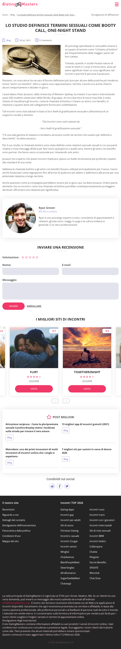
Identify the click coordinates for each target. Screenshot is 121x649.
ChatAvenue (67, 557)
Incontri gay (67, 514)
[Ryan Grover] (20, 218)
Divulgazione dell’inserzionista (19, 525)
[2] (26, 257)
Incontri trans (97, 514)
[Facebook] (59, 486)
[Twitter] (67, 486)
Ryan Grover (47, 208)
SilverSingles (67, 567)
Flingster (94, 557)
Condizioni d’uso (11, 536)
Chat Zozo (95, 578)
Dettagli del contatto (13, 520)
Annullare (34, 306)
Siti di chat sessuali (100, 530)
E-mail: (66, 265)
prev (54, 401)
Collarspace (96, 546)
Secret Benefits (98, 562)
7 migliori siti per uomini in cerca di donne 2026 (86, 451)
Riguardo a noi (10, 514)
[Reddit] (52, 486)
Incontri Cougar (69, 541)
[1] (22, 257)
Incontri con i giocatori (102, 520)
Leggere (34, 381)
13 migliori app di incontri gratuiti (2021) (85, 424)
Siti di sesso (66, 525)
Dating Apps (67, 509)
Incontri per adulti (70, 520)
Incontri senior (68, 546)
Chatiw (93, 551)
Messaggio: (9, 280)
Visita (34, 388)
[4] (33, 257)
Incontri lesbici (98, 541)
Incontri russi (97, 509)
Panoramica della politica (16, 530)
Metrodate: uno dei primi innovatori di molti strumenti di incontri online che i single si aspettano (32, 453)
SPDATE (94, 567)
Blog (8, 40)
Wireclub (94, 573)
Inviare (13, 306)
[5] (37, 257)
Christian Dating (69, 530)
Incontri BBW (97, 536)
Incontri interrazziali (101, 525)
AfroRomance (68, 573)
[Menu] (117, 4)
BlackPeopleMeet (70, 562)
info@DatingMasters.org (16, 603)
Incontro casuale (69, 536)
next (66, 401)
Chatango (65, 583)
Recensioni (8, 509)
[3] (30, 257)
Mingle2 (64, 551)
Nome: (6, 265)
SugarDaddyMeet (70, 578)
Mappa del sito (10, 541)
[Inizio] (20, 4)
